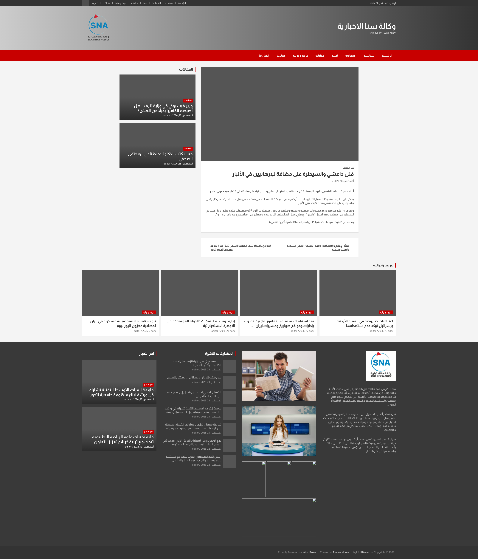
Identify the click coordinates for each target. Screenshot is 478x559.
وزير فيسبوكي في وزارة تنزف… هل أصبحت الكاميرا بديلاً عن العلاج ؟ (163, 108)
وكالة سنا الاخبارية (366, 26)
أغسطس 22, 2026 (211, 448)
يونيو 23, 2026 (227, 330)
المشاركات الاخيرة (219, 353)
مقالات (106, 3)
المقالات (186, 69)
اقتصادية (156, 3)
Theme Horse (341, 552)
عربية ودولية (121, 3)
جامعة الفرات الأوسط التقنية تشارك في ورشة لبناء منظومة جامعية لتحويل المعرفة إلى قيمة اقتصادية (193, 412)
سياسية (169, 3)
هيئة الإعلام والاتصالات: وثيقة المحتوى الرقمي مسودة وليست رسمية (318, 247)
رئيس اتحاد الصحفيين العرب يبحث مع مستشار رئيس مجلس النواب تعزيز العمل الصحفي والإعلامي (193, 460)
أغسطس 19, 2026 (144, 446)
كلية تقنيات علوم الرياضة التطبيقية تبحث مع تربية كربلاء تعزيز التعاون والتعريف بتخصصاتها (123, 442)
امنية (145, 3)
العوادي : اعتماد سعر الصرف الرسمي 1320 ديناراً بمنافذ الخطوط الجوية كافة (240, 247)
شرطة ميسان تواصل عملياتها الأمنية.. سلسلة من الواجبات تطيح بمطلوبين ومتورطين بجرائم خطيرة (193, 428)
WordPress (309, 552)
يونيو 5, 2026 (149, 330)
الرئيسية (182, 3)
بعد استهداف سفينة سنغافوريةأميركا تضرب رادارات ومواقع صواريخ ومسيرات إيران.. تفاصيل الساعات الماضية (279, 325)
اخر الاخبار (146, 353)
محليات (134, 3)
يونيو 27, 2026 (306, 330)
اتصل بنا (95, 3)
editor (167, 115)
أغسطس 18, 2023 (344, 180)
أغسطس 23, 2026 (182, 115)
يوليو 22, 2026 (385, 330)
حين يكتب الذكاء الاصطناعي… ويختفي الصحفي (193, 377)
